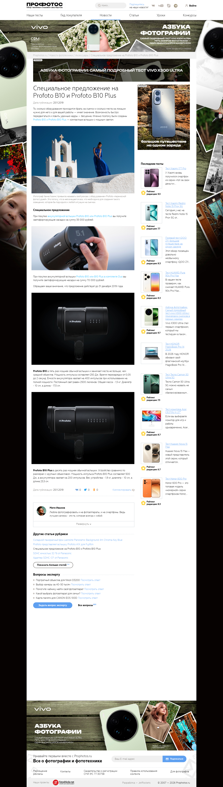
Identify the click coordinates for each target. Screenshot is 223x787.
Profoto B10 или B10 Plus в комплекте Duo (99, 276)
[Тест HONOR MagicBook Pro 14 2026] (151, 353)
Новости (106, 15)
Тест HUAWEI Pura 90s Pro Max (175, 274)
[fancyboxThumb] (83, 159)
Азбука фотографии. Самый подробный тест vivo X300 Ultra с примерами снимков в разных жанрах (177, 313)
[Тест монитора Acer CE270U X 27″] (151, 418)
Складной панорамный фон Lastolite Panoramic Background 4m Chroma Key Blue (77, 540)
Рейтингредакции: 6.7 (154, 468)
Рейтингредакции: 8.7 (154, 433)
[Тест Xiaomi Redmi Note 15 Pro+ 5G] (151, 212)
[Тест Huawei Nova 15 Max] (151, 453)
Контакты (65, 771)
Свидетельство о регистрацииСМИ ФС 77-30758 (100, 773)
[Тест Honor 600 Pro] (151, 488)
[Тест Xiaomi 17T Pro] (151, 178)
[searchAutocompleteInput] (112, 5)
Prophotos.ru (183, 782)
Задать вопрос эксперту (53, 605)
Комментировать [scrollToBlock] (122, 489)
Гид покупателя (71, 15)
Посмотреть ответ (90, 580)
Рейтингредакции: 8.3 (154, 262)
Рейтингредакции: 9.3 (153, 192)
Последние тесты (152, 164)
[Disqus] (83, 655)
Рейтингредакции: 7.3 (153, 398)
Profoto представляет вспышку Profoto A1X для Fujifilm (63, 544)
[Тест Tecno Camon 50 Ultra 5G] (151, 384)
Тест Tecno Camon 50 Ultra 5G (177, 376)
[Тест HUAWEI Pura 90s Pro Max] (151, 282)
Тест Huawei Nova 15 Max (176, 445)
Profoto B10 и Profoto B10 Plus (49, 119)
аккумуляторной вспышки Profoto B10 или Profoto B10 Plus (80, 216)
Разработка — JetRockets (136, 782)
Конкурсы (189, 15)
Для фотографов (179, 771)
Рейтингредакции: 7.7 (153, 227)
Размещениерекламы (40, 773)
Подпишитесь (136, 4)
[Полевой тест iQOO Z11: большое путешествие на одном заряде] (151, 247)
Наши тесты (35, 15)
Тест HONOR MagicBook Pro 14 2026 (174, 346)
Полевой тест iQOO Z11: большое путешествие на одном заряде (176, 242)
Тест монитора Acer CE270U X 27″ (176, 411)
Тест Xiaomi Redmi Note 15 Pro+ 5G (175, 205)
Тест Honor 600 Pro (175, 478)
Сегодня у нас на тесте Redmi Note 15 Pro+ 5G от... (176, 214)
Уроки (161, 15)
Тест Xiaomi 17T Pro (175, 168)
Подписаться (176, 758)
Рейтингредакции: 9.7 (153, 331)
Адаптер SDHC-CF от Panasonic (50, 557)
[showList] (53, 565)
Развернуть (82, 524)
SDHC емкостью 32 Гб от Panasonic (52, 553)
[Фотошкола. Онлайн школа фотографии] (64, 782)
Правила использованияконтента (143, 773)
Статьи (134, 15)
